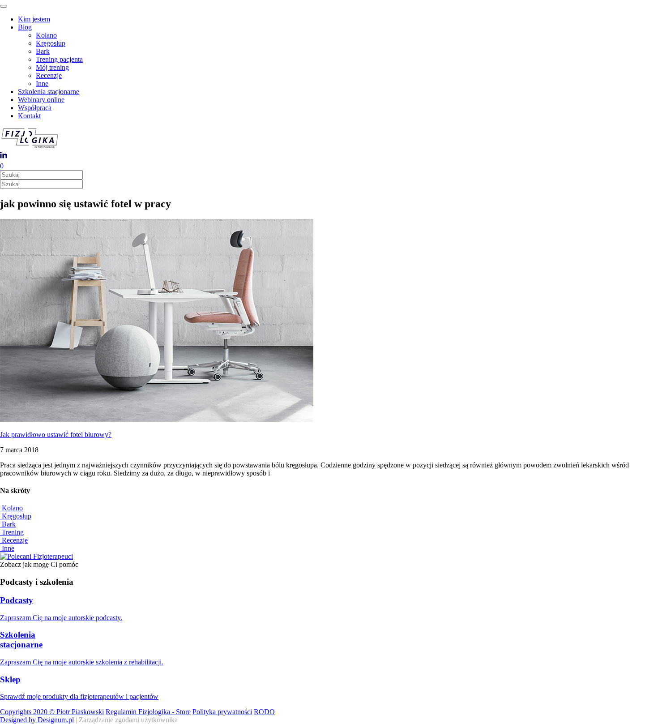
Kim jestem (34, 19)
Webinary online (41, 99)
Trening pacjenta (59, 59)
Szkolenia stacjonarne (48, 91)
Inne (42, 83)
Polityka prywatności (222, 711)
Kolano (46, 35)
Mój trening (52, 67)
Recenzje (49, 75)
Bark (43, 51)
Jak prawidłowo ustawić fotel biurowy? (55, 434)
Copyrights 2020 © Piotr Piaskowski (52, 711)
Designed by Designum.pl (37, 720)
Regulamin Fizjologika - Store (148, 711)
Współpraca (34, 107)
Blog (25, 27)
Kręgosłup (50, 43)
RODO (264, 711)
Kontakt (29, 116)
